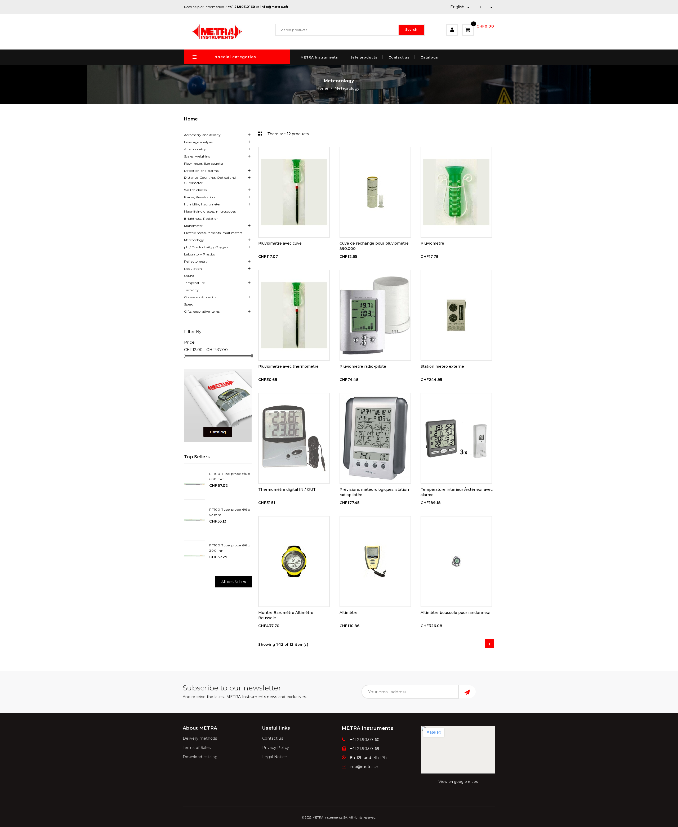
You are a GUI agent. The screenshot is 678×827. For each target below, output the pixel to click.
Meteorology (194, 240)
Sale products (363, 57)
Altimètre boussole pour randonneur (456, 612)
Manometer (193, 226)
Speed (189, 304)
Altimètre (349, 612)
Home (191, 119)
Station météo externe (442, 366)
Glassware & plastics (200, 297)
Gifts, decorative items (202, 311)
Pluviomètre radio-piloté (363, 366)
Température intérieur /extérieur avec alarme (457, 492)
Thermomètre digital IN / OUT (287, 489)
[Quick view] (294, 151)
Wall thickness (195, 190)
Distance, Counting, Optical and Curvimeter (210, 180)
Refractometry (196, 261)
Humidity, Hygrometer (202, 204)
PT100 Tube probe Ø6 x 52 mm (229, 512)
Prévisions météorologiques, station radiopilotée (374, 492)
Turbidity (191, 290)
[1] (467, 691)
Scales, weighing (197, 156)
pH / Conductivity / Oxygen (206, 247)
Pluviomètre (432, 243)
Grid (260, 133)
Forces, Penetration (199, 197)
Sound (189, 276)
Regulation (193, 269)
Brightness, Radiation (201, 219)
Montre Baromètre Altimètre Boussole (285, 615)
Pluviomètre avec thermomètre (288, 366)
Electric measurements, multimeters (213, 233)
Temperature (194, 283)
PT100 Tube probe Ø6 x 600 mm (229, 476)
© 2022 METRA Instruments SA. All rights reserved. (339, 817)
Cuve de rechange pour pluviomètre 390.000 (374, 246)
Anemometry (195, 149)
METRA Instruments (319, 57)
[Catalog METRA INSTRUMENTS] (218, 405)
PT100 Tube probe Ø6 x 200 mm (229, 547)
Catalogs (429, 57)
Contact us (399, 57)
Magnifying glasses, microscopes (210, 211)
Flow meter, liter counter (204, 163)
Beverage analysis (198, 142)
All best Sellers (233, 582)
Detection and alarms (201, 171)
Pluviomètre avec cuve (280, 243)
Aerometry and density (202, 135)
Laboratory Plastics (199, 254)
